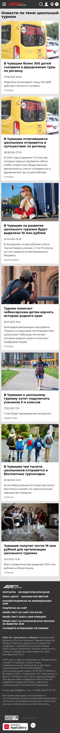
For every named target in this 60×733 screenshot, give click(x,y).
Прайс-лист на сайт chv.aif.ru (22, 612)
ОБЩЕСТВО (10, 418)
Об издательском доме (34, 592)
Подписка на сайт (14, 608)
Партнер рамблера (29, 718)
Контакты (9, 592)
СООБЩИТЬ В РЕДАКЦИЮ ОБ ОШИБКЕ (25, 628)
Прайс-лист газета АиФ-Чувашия (24, 616)
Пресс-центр (10, 596)
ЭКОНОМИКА (11, 260)
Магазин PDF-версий (34, 596)
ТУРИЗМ (9, 90)
